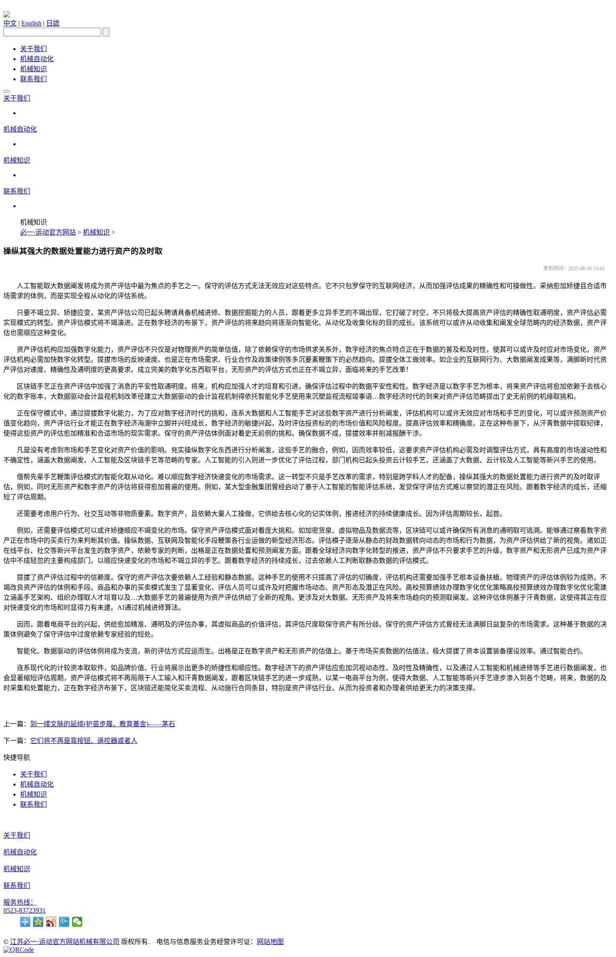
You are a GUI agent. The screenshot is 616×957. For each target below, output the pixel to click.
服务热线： (20, 902)
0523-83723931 (24, 910)
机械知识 (33, 68)
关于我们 (33, 48)
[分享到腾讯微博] (64, 922)
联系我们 (33, 79)
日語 (53, 23)
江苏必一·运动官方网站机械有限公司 (64, 941)
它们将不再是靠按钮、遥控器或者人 (83, 740)
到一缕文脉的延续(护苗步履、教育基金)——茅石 (102, 723)
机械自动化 (37, 58)
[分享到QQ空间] (38, 922)
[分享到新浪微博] (51, 922)
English (31, 23)
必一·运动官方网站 (48, 232)
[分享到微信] (77, 922)
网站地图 (270, 941)
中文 (10, 23)
